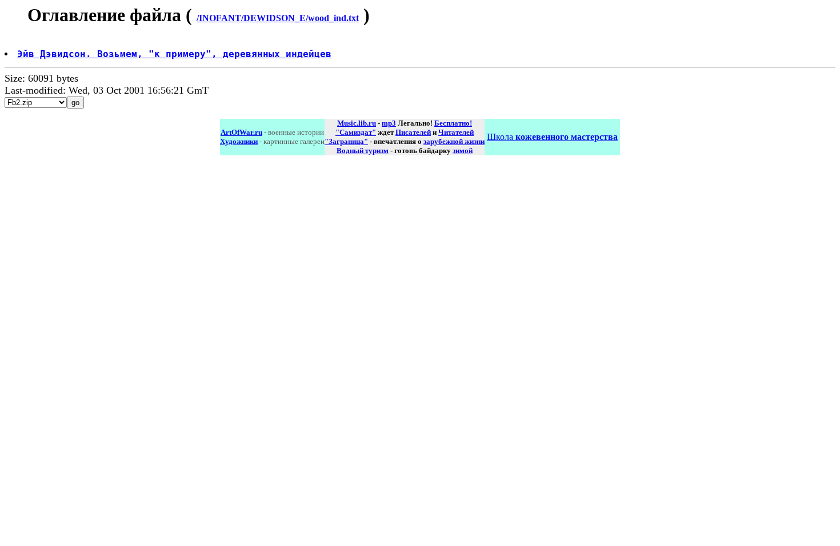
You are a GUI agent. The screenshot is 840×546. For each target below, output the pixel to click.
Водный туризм (363, 150)
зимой (463, 150)
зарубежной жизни (454, 141)
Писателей (413, 132)
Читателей (456, 132)
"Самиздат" (355, 132)
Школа (552, 137)
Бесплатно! (453, 123)
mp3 (389, 123)
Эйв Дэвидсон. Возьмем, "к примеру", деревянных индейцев (174, 54)
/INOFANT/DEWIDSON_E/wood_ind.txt (278, 18)
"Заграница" (346, 141)
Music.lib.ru (356, 123)
